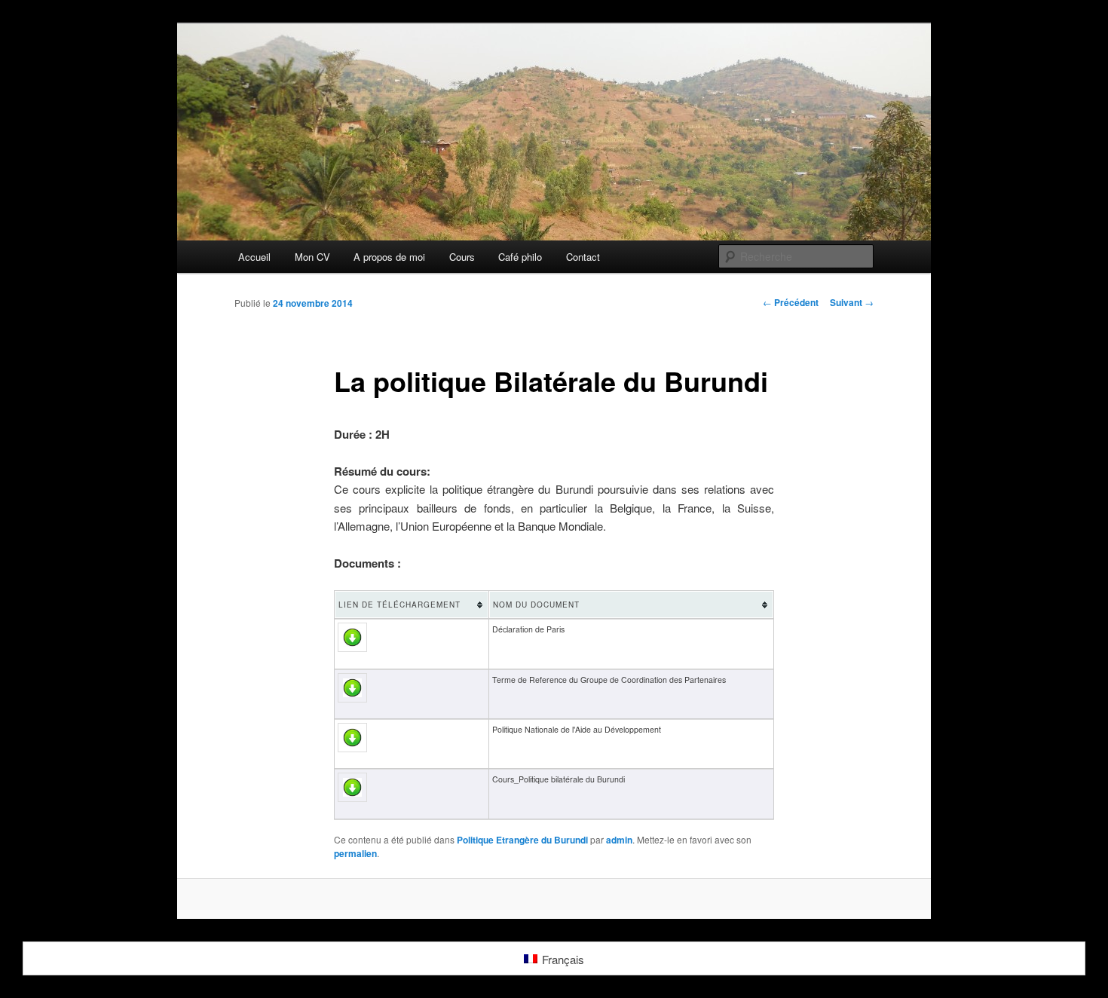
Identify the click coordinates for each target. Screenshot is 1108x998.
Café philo (520, 257)
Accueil (254, 257)
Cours (462, 257)
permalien (355, 853)
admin (619, 839)
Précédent (791, 302)
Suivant (852, 302)
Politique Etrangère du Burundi (522, 839)
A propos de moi (389, 257)
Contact (583, 257)
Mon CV (312, 257)
